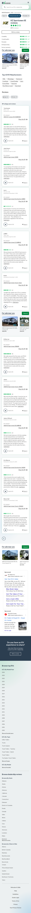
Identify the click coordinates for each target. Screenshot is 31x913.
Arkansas (4, 790)
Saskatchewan (6, 874)
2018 (3, 690)
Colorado (4, 796)
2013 (3, 706)
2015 (3, 699)
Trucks (4, 742)
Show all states (6, 840)
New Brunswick (6, 856)
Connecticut (5, 799)
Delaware (4, 802)
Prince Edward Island (7, 867)
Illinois (3, 817)
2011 (3, 712)
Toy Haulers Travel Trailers (9, 758)
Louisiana (4, 833)
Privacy (16, 904)
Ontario (4, 864)
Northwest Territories (7, 877)
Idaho (3, 814)
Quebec (4, 870)
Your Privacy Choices (15, 907)
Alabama (4, 781)
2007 (3, 721)
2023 (3, 675)
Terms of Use (15, 901)
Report (25, 140)
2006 (3, 724)
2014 (3, 703)
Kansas (4, 826)
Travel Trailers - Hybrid (8, 752)
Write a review (15, 32)
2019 (3, 687)
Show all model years (7, 733)
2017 (3, 693)
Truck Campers (6, 745)
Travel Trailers (5, 755)
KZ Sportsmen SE (13, 15)
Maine (3, 836)
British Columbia (6, 849)
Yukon (3, 880)
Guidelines (15, 894)
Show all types (6, 761)
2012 (3, 709)
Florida (3, 808)
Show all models (6, 767)
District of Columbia (7, 805)
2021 (3, 681)
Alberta (4, 846)
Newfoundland (6, 859)
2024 (3, 672)
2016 (3, 696)
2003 (3, 730)
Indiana (4, 820)
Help (15, 890)
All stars (13, 97)
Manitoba (4, 853)
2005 (3, 727)
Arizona (4, 787)
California (4, 793)
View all (25, 50)
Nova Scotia (5, 862)
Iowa (3, 823)
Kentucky (4, 829)
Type (3, 15)
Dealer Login (15, 897)
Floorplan (25, 15)
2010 (3, 715)
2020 (3, 684)
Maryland (4, 839)
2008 (3, 718)
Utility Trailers (5, 739)
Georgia (4, 811)
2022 (3, 678)
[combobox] (15, 7)
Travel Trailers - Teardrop (8, 749)
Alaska (3, 784)
